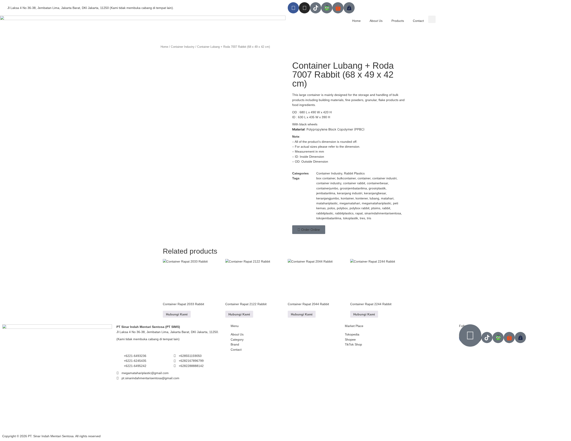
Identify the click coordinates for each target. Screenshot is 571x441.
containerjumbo (327, 188)
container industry (328, 183)
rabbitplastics (344, 213)
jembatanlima (325, 193)
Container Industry (182, 46)
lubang (374, 198)
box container (325, 178)
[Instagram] (304, 7)
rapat (359, 213)
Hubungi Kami (177, 314)
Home (356, 21)
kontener (362, 198)
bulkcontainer (346, 178)
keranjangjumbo (327, 198)
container (364, 178)
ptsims (375, 208)
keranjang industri (349, 193)
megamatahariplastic (376, 203)
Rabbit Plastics (354, 173)
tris (369, 218)
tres (362, 218)
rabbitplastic (324, 213)
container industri (384, 178)
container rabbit (354, 183)
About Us (376, 21)
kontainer (347, 198)
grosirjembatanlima (353, 188)
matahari (387, 198)
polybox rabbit (359, 208)
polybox (342, 208)
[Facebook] (293, 7)
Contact (418, 21)
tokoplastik (350, 218)
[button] (432, 19)
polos (331, 208)
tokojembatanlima (328, 218)
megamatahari (349, 203)
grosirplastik (377, 188)
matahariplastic (327, 203)
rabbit (386, 208)
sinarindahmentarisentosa (382, 213)
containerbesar (377, 183)
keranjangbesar (375, 193)
